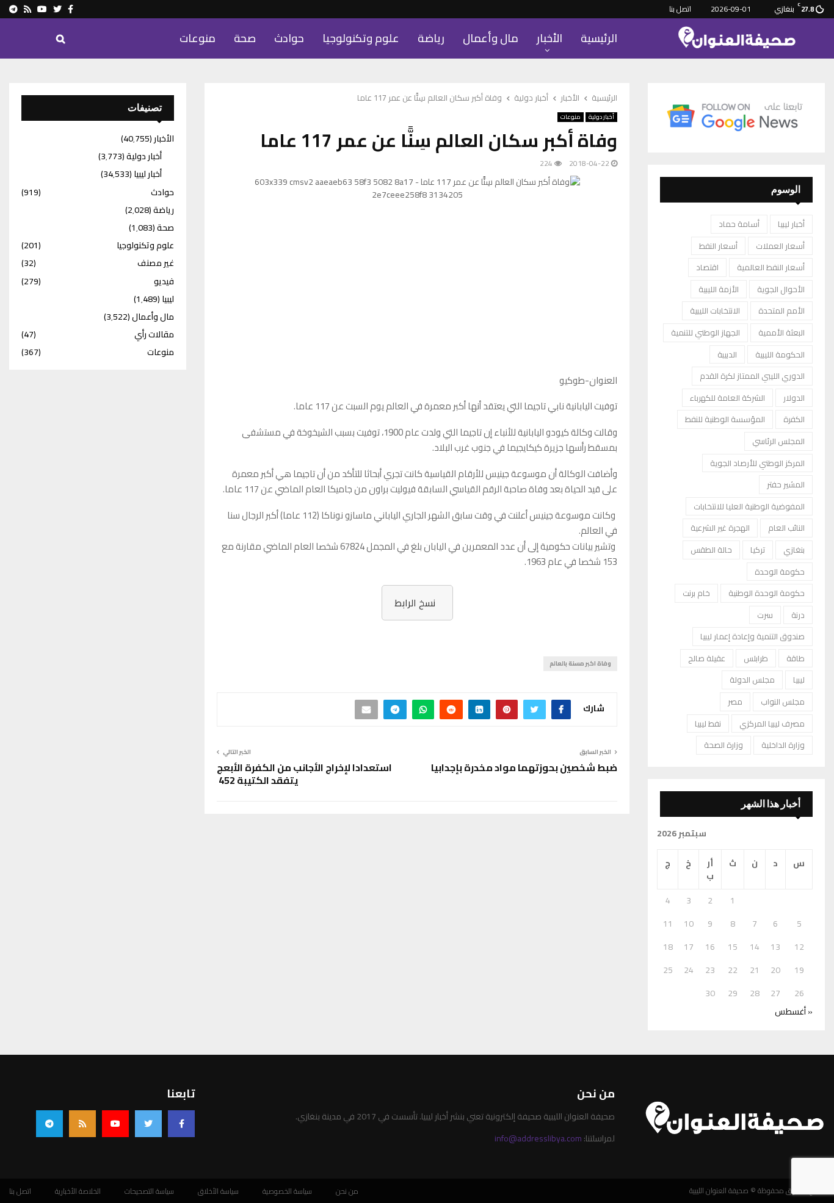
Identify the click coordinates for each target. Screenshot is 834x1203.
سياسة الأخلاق (218, 1191)
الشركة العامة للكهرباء (727, 397)
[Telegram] (49, 1123)
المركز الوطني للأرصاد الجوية (757, 463)
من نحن (347, 1191)
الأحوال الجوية (781, 289)
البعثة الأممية (781, 332)
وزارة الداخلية (783, 745)
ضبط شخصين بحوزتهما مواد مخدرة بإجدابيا (524, 767)
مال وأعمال (490, 38)
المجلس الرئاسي (778, 441)
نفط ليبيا (708, 723)
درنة (798, 615)
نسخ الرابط (414, 603)
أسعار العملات (780, 246)
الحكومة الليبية (780, 354)
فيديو (164, 281)
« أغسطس (794, 1011)
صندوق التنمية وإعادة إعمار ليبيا (752, 636)
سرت (765, 615)
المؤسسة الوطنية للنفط (725, 419)
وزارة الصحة (723, 745)
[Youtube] (115, 1123)
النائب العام (786, 527)
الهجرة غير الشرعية (720, 527)
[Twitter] (148, 1123)
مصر (735, 701)
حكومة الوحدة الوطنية (766, 593)
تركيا (757, 549)
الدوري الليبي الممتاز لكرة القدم (752, 375)
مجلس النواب (783, 701)
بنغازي (794, 549)
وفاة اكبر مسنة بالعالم (580, 663)
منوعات (197, 38)
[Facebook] (181, 1123)
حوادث (289, 38)
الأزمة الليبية (718, 289)
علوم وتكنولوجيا (360, 38)
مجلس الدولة (752, 679)
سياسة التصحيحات (149, 1191)
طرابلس (756, 658)
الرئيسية (599, 38)
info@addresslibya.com (538, 1138)
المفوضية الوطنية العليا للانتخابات (749, 506)
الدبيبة (727, 354)
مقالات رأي (154, 334)
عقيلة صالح (706, 658)
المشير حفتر (786, 484)
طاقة (795, 658)
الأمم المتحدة (781, 310)
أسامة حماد (739, 224)
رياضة (431, 38)
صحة (245, 38)
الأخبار (549, 38)
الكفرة (794, 419)
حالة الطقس (711, 549)
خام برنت (696, 593)
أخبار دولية (601, 117)
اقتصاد (707, 267)
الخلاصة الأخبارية (78, 1191)
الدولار (794, 397)
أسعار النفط (718, 246)
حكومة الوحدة (780, 571)
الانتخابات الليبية (715, 310)
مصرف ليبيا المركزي (772, 723)
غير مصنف (155, 263)
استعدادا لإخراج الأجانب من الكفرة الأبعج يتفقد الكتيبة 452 (304, 773)
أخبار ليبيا (791, 224)
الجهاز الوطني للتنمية (705, 332)
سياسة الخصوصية (287, 1191)
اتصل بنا (680, 9)
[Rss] (82, 1123)
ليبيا (799, 679)
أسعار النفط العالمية (771, 267)
